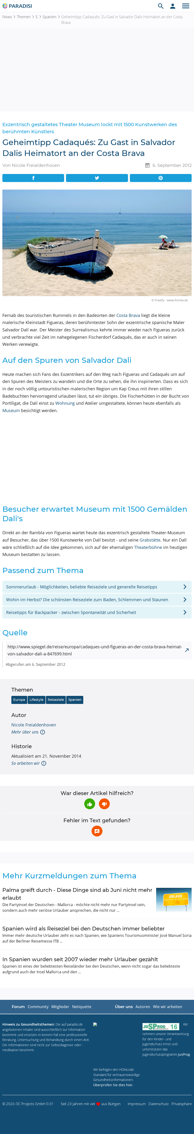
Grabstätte (150, 540)
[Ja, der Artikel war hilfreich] (89, 803)
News (7, 16)
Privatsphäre (182, 1103)
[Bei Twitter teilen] (97, 178)
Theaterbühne (148, 547)
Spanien (49, 16)
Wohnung (65, 403)
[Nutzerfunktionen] (173, 6)
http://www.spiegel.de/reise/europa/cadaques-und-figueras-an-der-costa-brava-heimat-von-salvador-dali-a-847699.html (95, 650)
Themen (24, 16)
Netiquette (81, 1006)
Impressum (137, 1103)
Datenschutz (159, 1103)
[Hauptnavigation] (186, 6)
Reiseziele (56, 700)
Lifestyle (36, 700)
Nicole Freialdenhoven (33, 725)
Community (38, 1006)
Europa (19, 700)
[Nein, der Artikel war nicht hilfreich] (104, 803)
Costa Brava (128, 315)
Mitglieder (60, 1006)
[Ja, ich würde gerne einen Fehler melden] (97, 831)
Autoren (143, 1006)
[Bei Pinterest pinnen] (161, 178)
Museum (11, 410)
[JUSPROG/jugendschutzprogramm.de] (160, 1026)
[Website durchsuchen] (161, 6)
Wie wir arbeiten (167, 1006)
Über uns (124, 1007)
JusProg (184, 1054)
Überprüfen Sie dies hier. (113, 1085)
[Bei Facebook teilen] (33, 178)
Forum (18, 1007)
